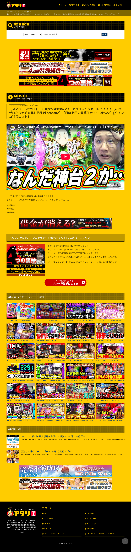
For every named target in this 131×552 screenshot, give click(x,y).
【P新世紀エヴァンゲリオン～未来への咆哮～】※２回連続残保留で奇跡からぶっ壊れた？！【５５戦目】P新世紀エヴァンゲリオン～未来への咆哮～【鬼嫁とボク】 (80, 320)
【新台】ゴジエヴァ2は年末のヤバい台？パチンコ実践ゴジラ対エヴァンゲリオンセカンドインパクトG (21, 400)
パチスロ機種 (105, 5)
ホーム (63, 5)
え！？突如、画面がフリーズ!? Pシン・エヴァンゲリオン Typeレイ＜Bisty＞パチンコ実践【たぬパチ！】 (110, 400)
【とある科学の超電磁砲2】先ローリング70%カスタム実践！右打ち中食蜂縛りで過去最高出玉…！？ (50, 420)
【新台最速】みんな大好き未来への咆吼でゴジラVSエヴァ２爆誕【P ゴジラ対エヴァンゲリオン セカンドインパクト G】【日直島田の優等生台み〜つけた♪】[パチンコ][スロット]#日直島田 (50, 400)
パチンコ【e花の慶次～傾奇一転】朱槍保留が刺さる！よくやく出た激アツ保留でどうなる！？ (80, 420)
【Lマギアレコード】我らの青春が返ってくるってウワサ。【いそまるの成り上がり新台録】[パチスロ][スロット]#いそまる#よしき (110, 320)
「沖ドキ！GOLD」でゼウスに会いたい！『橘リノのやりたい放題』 (50, 360)
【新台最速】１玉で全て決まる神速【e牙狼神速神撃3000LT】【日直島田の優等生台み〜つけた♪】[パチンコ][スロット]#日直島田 (110, 340)
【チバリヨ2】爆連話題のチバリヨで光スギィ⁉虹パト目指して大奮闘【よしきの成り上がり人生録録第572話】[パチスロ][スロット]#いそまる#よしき (80, 360)
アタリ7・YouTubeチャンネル (54, 534)
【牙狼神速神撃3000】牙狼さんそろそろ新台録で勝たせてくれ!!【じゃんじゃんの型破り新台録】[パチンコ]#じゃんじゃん (21, 340)
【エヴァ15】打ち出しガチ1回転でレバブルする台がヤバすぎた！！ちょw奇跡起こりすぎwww (21, 360)
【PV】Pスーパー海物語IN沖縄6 (21, 320)
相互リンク (48, 529)
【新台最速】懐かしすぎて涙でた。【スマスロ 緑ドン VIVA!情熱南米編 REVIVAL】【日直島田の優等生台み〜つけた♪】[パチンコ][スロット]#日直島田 (50, 340)
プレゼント (120, 5)
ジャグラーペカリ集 (50, 320)
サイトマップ (91, 524)
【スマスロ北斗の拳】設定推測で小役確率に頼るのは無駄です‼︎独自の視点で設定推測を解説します (80, 380)
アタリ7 (46, 513)
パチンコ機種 (89, 5)
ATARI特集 (75, 5)
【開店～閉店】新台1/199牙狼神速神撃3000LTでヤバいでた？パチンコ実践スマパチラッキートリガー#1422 (80, 340)
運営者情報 (90, 529)
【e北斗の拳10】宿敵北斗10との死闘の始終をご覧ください (110, 420)
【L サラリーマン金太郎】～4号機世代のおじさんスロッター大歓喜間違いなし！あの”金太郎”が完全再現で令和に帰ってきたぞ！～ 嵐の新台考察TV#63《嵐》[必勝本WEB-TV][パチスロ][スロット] (110, 380)
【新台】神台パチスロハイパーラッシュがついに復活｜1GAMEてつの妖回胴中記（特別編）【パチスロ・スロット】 (21, 420)
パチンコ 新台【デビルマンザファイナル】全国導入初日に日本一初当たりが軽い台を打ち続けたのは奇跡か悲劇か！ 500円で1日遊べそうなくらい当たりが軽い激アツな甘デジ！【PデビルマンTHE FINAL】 (110, 360)
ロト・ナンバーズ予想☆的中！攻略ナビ (100, 534)
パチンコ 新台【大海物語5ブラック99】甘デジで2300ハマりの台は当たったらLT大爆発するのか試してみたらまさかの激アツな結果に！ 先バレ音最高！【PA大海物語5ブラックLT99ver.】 (21, 380)
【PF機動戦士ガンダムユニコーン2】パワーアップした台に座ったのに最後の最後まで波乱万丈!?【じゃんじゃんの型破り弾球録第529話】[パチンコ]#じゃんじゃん (80, 400)
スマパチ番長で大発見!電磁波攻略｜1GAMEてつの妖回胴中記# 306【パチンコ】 (50, 380)
